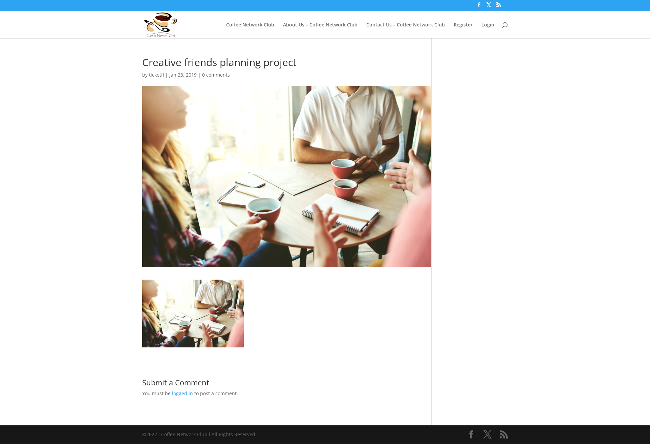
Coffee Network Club (250, 25)
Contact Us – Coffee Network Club (405, 25)
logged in (182, 393)
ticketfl (156, 75)
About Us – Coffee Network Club (320, 25)
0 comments (216, 75)
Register (463, 25)
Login (487, 25)
